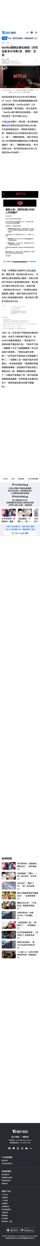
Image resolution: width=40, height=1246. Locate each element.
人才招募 (5, 1200)
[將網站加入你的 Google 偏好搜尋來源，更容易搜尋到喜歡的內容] (20, 533)
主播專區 (5, 1203)
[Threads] (18, 1148)
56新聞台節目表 (7, 1163)
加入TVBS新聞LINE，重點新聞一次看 (20, 529)
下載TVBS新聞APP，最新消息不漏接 (20, 526)
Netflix (5, 479)
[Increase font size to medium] (27, 32)
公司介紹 (5, 1194)
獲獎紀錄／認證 (7, 1221)
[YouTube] (26, 1148)
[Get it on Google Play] (27, 1230)
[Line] (14, 1148)
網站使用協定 (6, 1180)
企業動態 (5, 1197)
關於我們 (5, 1160)
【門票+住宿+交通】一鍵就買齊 (20, 505)
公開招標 (5, 1212)
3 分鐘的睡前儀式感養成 (20, 493)
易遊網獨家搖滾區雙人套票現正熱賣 (20, 502)
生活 (8, 43)
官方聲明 (5, 1218)
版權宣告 (5, 1183)
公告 (13, 479)
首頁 (3, 43)
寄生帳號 (21, 479)
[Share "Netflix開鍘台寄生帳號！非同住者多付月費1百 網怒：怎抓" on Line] (32, 32)
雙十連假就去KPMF (20, 500)
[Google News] (31, 1148)
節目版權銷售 (6, 1209)
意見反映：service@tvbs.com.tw (20, 1140)
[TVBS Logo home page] (9, 32)
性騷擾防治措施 (7, 1177)
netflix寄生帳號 (33, 479)
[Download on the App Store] (13, 1230)
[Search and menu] (36, 32)
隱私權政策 (5, 1174)
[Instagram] (22, 1148)
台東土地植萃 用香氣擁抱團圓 (20, 488)
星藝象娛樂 (5, 1206)
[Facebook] (9, 1148)
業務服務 (5, 1215)
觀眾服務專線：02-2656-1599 (20, 1143)
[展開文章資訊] (36, 60)
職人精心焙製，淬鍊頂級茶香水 (20, 490)
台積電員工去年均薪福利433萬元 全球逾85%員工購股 (23, 38)
